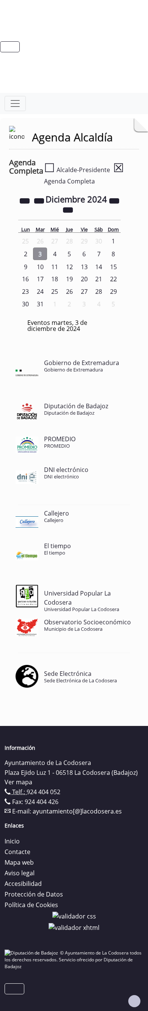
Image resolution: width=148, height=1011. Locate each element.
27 (84, 291)
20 (84, 279)
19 (69, 279)
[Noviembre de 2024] (40, 200)
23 (25, 291)
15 (113, 267)
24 (40, 291)
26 (69, 291)
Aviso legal (20, 873)
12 (69, 267)
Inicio (12, 841)
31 (40, 304)
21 (98, 279)
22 (113, 279)
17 (40, 279)
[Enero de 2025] (68, 209)
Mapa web (19, 862)
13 (84, 267)
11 (54, 267)
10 (40, 267)
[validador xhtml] (74, 927)
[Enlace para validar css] (74, 915)
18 (54, 279)
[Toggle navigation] (15, 103)
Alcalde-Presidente (77, 170)
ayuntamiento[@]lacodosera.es (77, 811)
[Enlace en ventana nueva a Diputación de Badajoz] (32, 953)
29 (113, 291)
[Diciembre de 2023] (25, 200)
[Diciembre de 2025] (114, 200)
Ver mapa (18, 782)
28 (98, 291)
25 (54, 291)
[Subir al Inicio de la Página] (134, 1001)
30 (25, 304)
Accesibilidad (23, 883)
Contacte (17, 852)
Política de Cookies (31, 905)
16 (25, 279)
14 (98, 267)
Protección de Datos (34, 894)
